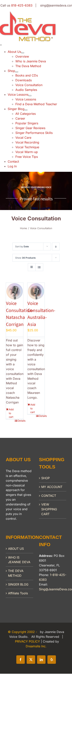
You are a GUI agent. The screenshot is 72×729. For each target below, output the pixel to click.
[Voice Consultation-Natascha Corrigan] (14, 291)
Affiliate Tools (18, 593)
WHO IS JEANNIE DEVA (19, 560)
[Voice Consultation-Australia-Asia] (36, 291)
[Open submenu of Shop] (16, 71)
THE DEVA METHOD (15, 573)
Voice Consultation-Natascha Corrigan (20, 314)
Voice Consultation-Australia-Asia (41, 314)
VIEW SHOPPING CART (49, 509)
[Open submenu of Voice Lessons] (29, 95)
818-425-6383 (21, 5)
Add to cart (11, 413)
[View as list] (39, 267)
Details (20, 420)
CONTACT (48, 496)
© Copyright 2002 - (23, 632)
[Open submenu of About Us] (22, 52)
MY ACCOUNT (51, 487)
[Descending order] (56, 246)
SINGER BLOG (18, 584)
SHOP (45, 478)
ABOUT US (16, 549)
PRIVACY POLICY (28, 641)
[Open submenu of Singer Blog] (25, 110)
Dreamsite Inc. (36, 646)
